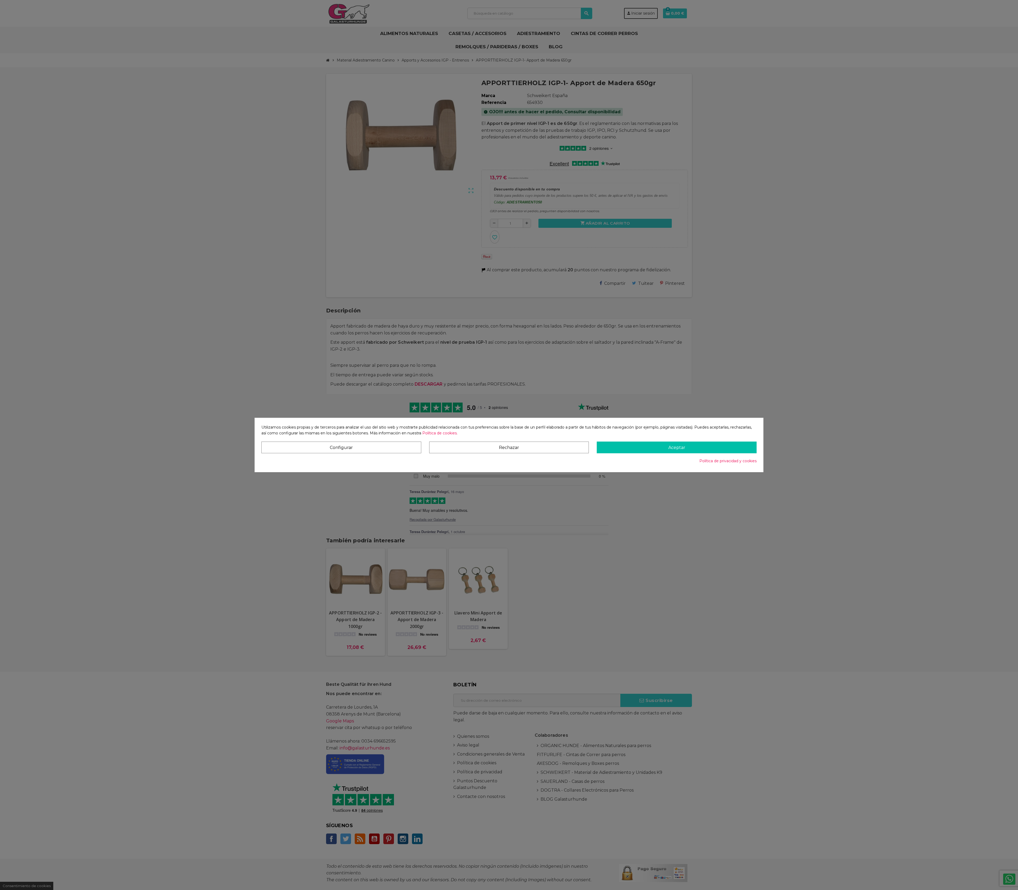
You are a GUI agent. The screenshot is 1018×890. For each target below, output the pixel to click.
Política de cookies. (440, 433)
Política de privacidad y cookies (728, 461)
